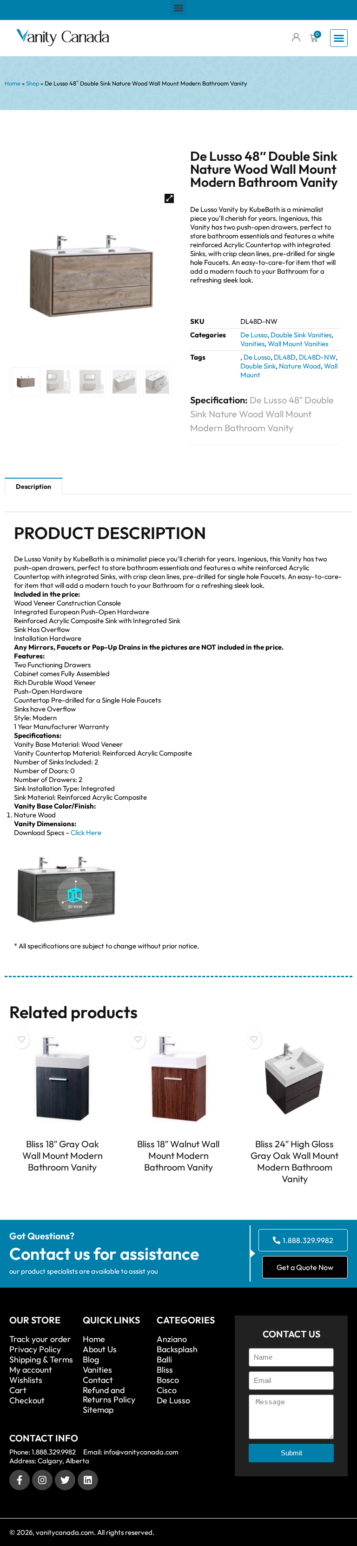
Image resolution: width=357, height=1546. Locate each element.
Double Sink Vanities (301, 334)
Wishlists (25, 1380)
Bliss (165, 1370)
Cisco (167, 1390)
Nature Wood (300, 366)
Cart (17, 1390)
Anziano (172, 1339)
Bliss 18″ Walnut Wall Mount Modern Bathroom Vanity (178, 1155)
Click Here (86, 832)
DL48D (285, 357)
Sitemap (98, 1410)
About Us (100, 1349)
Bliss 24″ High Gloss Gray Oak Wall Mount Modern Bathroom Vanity (294, 1161)
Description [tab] (33, 486)
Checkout (27, 1400)
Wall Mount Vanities (298, 343)
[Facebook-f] (19, 1480)
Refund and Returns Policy (109, 1395)
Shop (32, 83)
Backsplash (177, 1349)
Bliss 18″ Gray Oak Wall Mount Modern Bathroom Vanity (62, 1155)
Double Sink (258, 366)
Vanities (252, 343)
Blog (91, 1360)
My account (30, 1370)
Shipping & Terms (41, 1360)
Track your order (40, 1339)
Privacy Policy (35, 1349)
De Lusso (253, 334)
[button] (178, 7)
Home (12, 83)
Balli (164, 1360)
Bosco (168, 1380)
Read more (62, 1184)
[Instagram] (42, 1480)
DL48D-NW (317, 357)
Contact (98, 1380)
